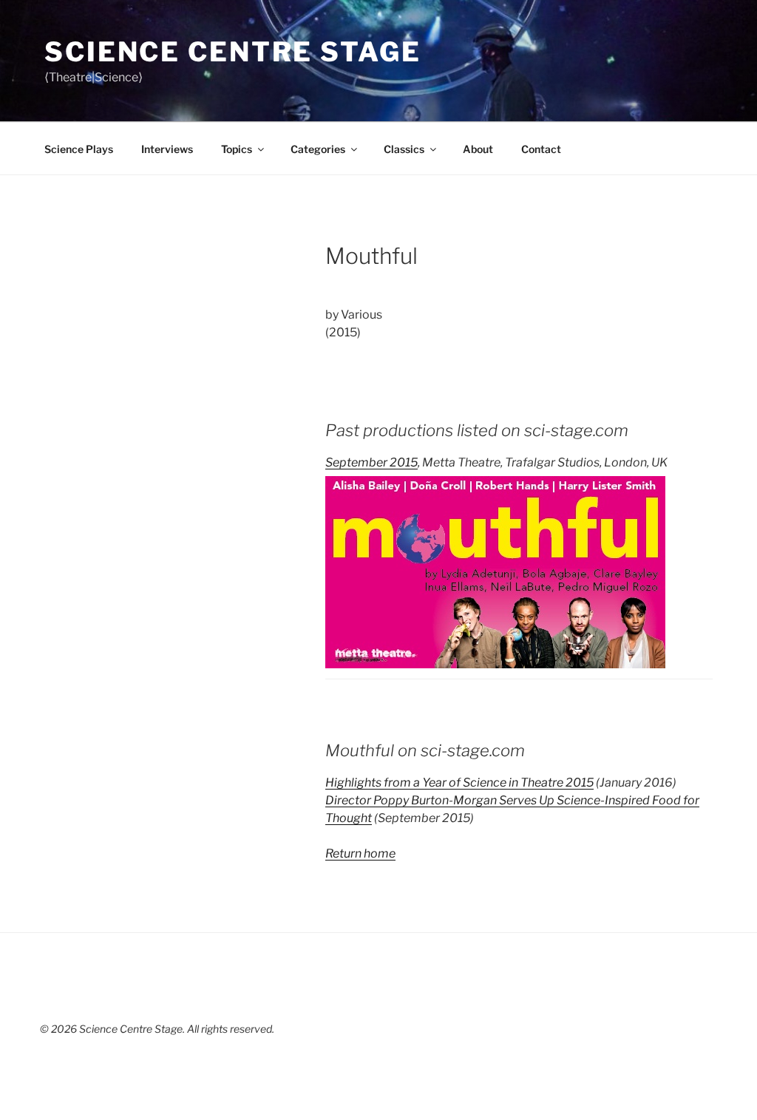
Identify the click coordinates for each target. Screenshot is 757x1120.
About (478, 149)
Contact (541, 149)
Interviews (167, 149)
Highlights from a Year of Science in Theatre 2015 (459, 782)
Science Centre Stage (232, 51)
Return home (360, 853)
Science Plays (78, 149)
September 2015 (371, 462)
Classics (404, 149)
